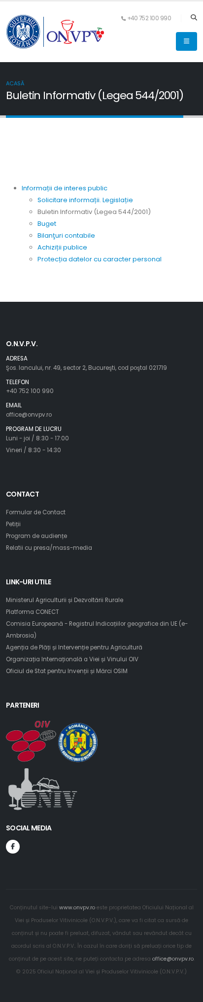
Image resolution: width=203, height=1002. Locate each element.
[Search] (194, 18)
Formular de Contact (36, 512)
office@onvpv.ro (29, 415)
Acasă (15, 83)
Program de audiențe (36, 536)
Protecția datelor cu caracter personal (99, 259)
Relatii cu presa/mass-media (49, 548)
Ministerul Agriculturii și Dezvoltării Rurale (64, 600)
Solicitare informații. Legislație (85, 200)
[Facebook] (13, 847)
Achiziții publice (62, 247)
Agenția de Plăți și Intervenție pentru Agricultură (74, 647)
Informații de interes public (64, 188)
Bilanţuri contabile (66, 235)
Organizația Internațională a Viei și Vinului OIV (72, 659)
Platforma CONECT (32, 612)
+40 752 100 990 (30, 391)
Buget (46, 223)
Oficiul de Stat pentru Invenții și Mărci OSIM (67, 671)
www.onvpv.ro (77, 907)
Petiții (13, 524)
